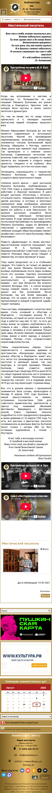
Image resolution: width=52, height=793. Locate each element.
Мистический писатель (20, 543)
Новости (17, 19)
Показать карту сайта (24, 735)
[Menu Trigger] (3, 12)
